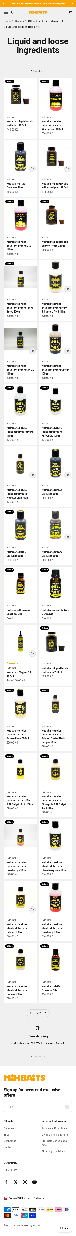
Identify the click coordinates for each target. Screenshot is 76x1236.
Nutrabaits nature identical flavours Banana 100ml (17, 990)
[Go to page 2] (45, 1013)
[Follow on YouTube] (34, 1182)
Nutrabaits (11, 117)
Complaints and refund (55, 1134)
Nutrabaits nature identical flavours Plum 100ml (20, 431)
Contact (8, 1147)
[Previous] (3, 3)
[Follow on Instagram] (25, 1182)
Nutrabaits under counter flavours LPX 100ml (19, 245)
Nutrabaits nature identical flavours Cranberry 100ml (52, 928)
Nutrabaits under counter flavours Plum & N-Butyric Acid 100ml (20, 800)
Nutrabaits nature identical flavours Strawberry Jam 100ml (54, 866)
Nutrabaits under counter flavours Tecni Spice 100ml (20, 307)
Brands (19, 21)
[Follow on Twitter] (15, 1182)
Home (7, 21)
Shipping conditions (53, 1151)
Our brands (10, 1140)
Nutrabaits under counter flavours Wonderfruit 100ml (52, 125)
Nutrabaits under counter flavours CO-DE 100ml (20, 369)
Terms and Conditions (54, 1128)
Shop (7, 1134)
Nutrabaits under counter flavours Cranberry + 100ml (17, 866)
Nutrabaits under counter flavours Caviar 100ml (55, 369)
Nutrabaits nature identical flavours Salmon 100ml (17, 928)
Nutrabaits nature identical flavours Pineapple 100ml (52, 431)
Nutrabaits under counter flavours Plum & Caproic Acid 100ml (54, 307)
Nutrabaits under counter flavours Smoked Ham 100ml (18, 734)
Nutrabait (54, 21)
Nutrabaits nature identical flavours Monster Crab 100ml (18, 493)
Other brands (36, 21)
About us (9, 1128)
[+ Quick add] (32, 169)
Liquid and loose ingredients (22, 26)
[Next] (72, 3)
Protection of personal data (54, 1142)
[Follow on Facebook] (6, 1182)
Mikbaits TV (10, 1170)
